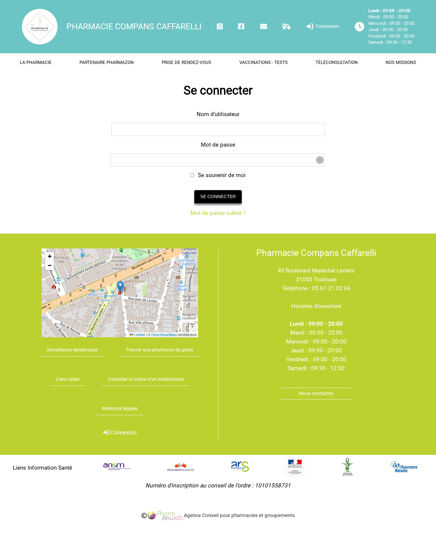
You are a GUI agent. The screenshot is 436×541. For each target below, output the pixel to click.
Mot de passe (218, 144)
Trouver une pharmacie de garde (159, 350)
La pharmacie (36, 62)
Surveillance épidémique (72, 350)
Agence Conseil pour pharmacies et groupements (239, 515)
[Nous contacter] (263, 26)
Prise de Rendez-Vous (186, 62)
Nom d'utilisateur (218, 114)
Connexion (326, 26)
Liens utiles (67, 379)
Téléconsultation (337, 62)
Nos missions (401, 62)
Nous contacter (316, 393)
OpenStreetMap (164, 334)
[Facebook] (241, 26)
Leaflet (139, 334)
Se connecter (218, 196)
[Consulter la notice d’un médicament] (286, 26)
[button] (120, 287)
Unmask (320, 160)
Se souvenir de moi (221, 175)
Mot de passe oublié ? (218, 213)
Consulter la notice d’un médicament (146, 379)
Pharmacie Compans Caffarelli (134, 26)
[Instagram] (220, 26)
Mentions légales (120, 408)
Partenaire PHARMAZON (106, 62)
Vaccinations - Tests (263, 62)
